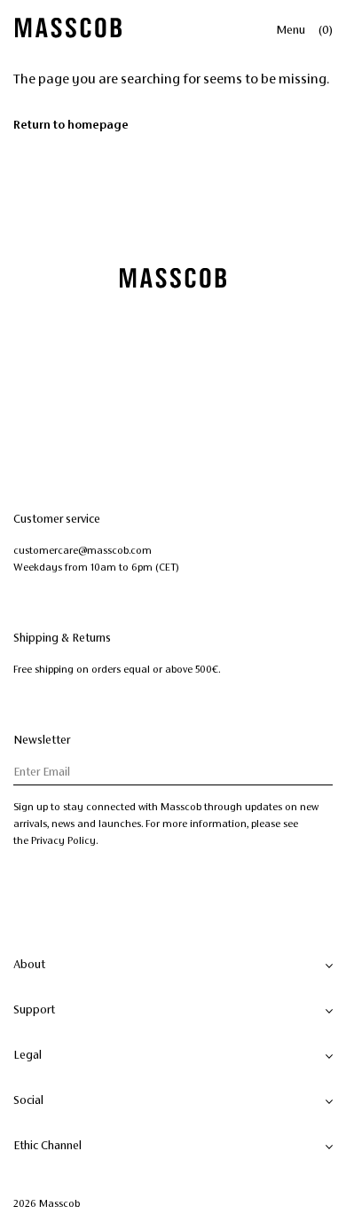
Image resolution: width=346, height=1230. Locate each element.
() (325, 30)
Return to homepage (71, 125)
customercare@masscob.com (82, 550)
